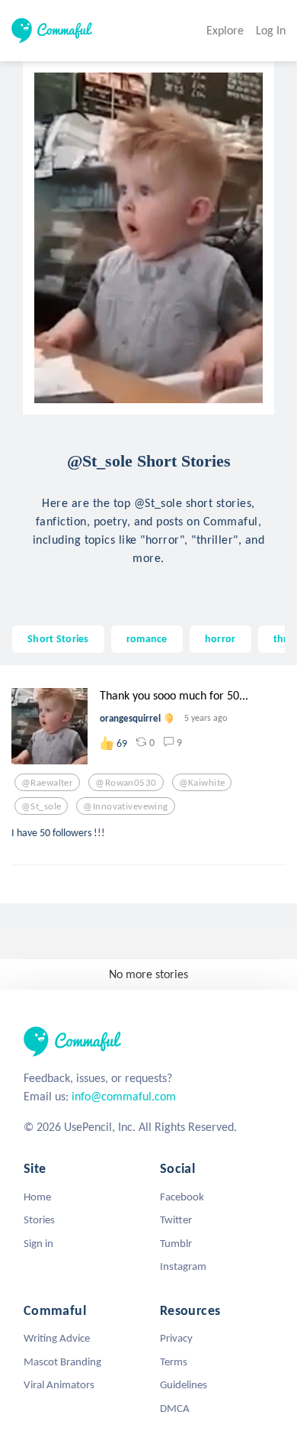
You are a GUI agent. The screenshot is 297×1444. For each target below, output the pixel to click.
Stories (39, 1219)
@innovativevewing (125, 806)
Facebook (182, 1196)
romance (147, 638)
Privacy (176, 1338)
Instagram (183, 1266)
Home (37, 1196)
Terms (173, 1361)
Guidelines (183, 1384)
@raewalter (47, 782)
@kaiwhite (202, 782)
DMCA (175, 1408)
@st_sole (41, 806)
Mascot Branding (62, 1361)
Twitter (176, 1219)
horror (220, 638)
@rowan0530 (125, 782)
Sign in (38, 1243)
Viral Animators (59, 1384)
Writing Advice (57, 1338)
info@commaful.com (124, 1096)
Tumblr (176, 1243)
